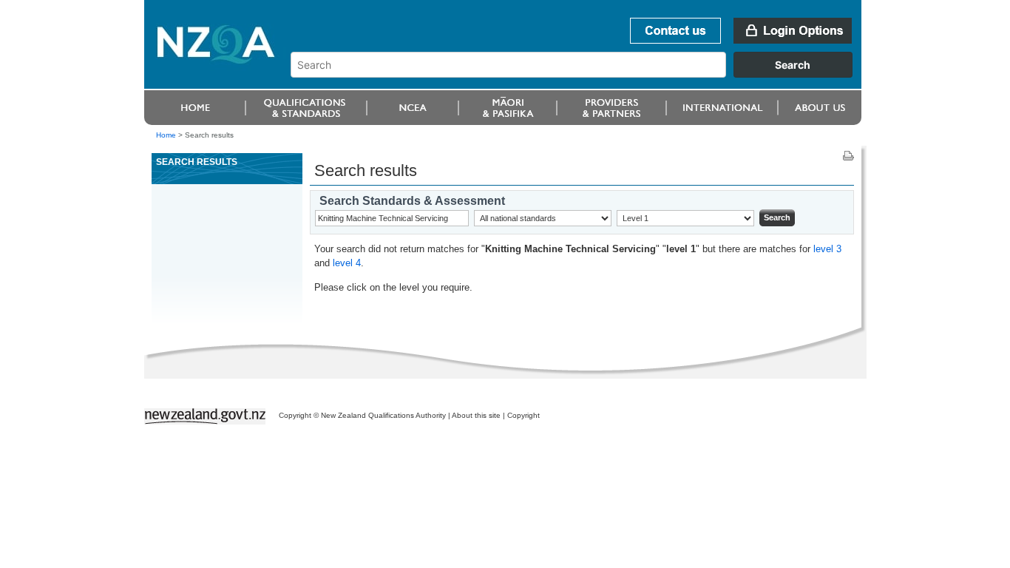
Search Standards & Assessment (412, 201)
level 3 (827, 248)
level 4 (347, 262)
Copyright (523, 415)
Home (166, 135)
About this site (476, 415)
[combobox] (579, 74)
